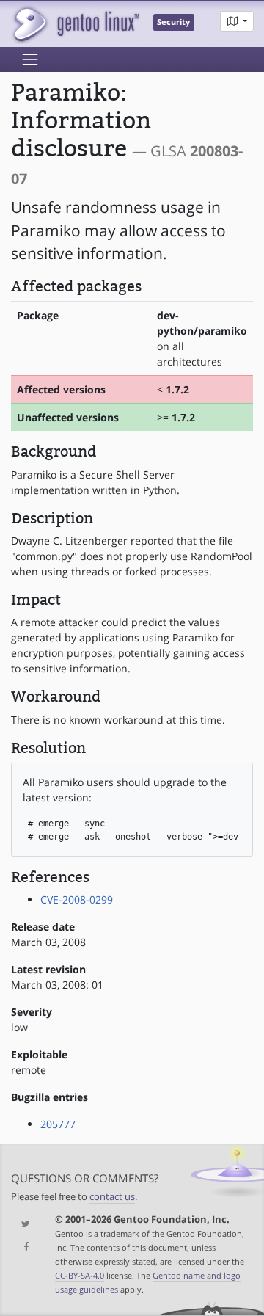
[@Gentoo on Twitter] (22, 1224)
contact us (112, 1196)
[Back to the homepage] (75, 24)
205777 (58, 1124)
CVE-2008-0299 (76, 899)
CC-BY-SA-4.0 (79, 1275)
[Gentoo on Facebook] (22, 1247)
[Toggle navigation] (30, 59)
